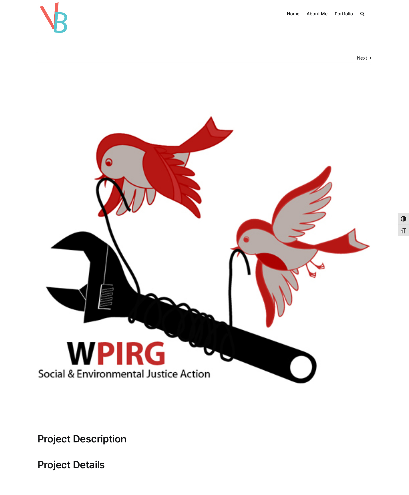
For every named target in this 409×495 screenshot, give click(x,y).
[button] (362, 13)
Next (362, 58)
